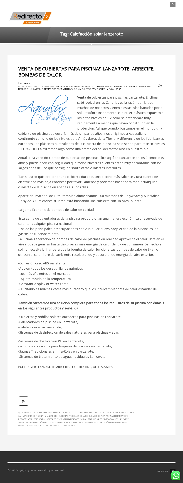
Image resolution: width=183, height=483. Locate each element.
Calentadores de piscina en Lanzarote (37, 416)
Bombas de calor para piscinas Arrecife (41, 412)
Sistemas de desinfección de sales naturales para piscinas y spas (50, 422)
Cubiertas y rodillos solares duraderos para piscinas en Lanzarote (93, 416)
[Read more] (23, 405)
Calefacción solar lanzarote (121, 412)
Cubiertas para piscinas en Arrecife (75, 86)
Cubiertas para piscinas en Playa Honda (101, 89)
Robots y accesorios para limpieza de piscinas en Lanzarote (48, 419)
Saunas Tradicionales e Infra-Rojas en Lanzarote (105, 419)
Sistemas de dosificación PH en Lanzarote (106, 422)
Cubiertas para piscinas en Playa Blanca (61, 89)
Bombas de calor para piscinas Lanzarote (83, 412)
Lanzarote (24, 83)
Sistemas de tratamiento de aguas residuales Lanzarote (46, 425)
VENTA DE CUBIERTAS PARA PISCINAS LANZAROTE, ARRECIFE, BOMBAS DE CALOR (86, 71)
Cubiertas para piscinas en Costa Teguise (115, 86)
